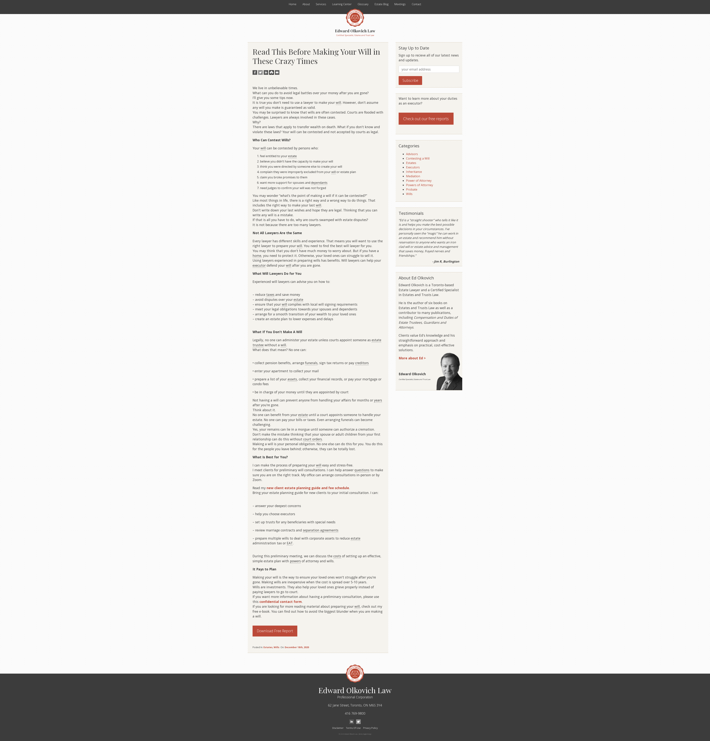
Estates (268, 647)
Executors (413, 167)
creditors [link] (362, 363)
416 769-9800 (355, 713)
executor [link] (259, 265)
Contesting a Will (418, 158)
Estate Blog (381, 4)
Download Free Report (275, 630)
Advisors (412, 154)
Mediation (413, 176)
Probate (411, 189)
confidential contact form (280, 601)
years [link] (378, 400)
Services (321, 4)
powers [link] (295, 561)
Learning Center (341, 4)
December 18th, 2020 (297, 647)
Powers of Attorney (419, 185)
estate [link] (292, 156)
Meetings (400, 4)
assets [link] (292, 379)
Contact (416, 4)
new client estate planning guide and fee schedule (308, 488)
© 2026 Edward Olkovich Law (348, 734)
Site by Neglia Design (365, 734)
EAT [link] (290, 543)
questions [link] (361, 470)
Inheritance (414, 172)
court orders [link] (312, 439)
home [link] (257, 255)
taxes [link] (270, 294)
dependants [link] (319, 183)
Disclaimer (338, 728)
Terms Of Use (353, 728)
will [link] (338, 102)
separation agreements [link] (320, 530)
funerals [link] (311, 363)
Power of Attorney (419, 181)
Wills (276, 647)
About (306, 4)
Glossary (363, 4)
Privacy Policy (370, 728)
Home (292, 4)
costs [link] (337, 556)
